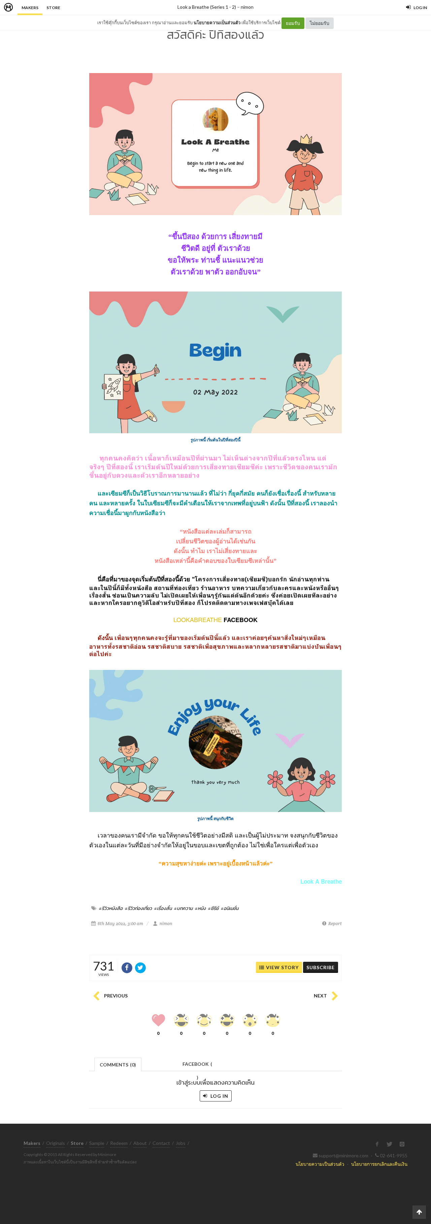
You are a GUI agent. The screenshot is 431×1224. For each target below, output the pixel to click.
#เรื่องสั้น (163, 908)
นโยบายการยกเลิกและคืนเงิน (379, 1164)
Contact (161, 1143)
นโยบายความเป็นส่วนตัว (217, 22)
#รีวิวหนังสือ (111, 908)
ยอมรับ (293, 23)
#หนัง (200, 908)
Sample (96, 1143)
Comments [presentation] (118, 1064)
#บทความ (183, 908)
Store (53, 7)
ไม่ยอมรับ (319, 23)
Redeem (119, 1143)
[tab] (118, 1064)
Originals (55, 1143)
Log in (218, 1096)
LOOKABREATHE (197, 619)
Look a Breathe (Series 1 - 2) (206, 7)
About (140, 1143)
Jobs (181, 1143)
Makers (30, 7)
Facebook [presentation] (197, 1066)
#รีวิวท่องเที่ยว (138, 908)
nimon (247, 7)
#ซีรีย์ (213, 908)
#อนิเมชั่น (229, 908)
